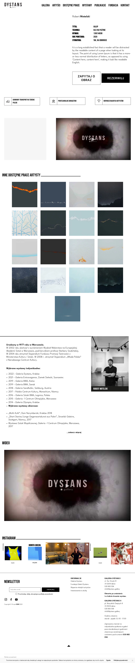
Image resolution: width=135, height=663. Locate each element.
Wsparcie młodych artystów (80, 587)
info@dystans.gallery (112, 589)
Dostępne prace (71, 5)
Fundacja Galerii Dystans (80, 584)
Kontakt (125, 5)
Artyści (56, 5)
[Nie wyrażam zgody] (132, 660)
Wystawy (87, 5)
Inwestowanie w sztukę (79, 591)
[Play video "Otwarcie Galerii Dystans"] (93, 139)
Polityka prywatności (121, 660)
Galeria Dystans (76, 581)
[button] (13, 553)
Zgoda (108, 660)
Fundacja (113, 5)
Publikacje (100, 5)
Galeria (46, 5)
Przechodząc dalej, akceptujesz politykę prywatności (35, 594)
